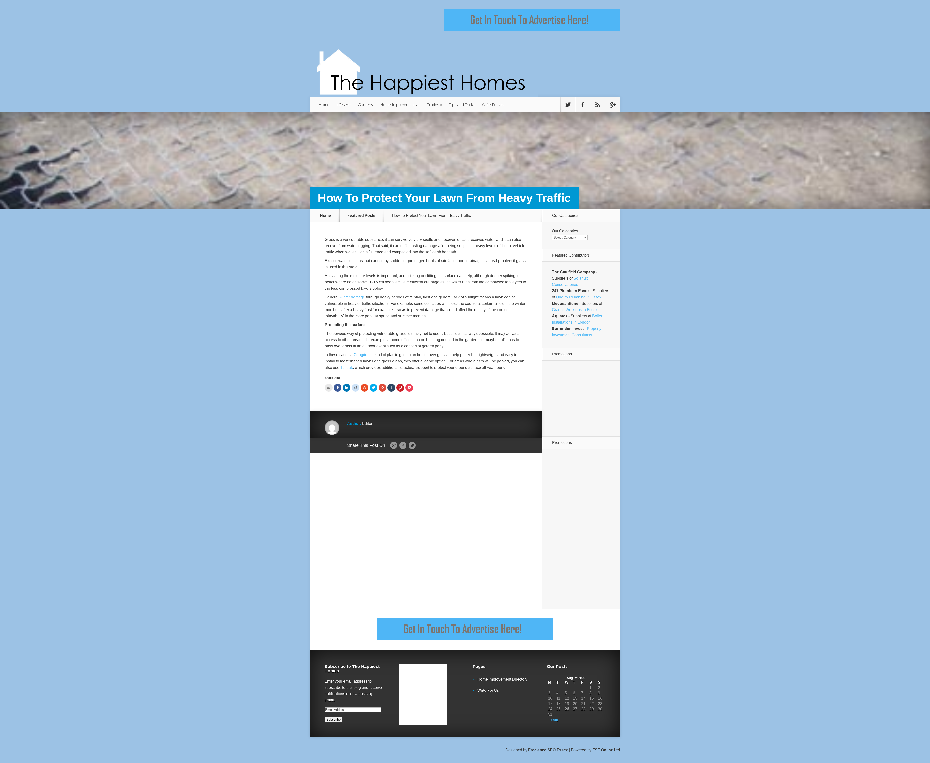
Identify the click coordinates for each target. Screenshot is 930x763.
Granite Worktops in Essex (574, 310)
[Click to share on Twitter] (373, 388)
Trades (434, 104)
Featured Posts (361, 215)
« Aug (554, 719)
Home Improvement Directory (502, 679)
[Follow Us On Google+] (612, 104)
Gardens (365, 104)
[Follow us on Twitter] (568, 104)
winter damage (352, 297)
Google (393, 446)
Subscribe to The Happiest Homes (352, 668)
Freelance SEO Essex (548, 750)
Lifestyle (344, 104)
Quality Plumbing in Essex (578, 297)
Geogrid (360, 355)
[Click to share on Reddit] (355, 388)
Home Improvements (400, 104)
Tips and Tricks (462, 104)
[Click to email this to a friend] (329, 388)
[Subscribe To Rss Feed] (597, 104)
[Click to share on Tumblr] (391, 388)
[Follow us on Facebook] (582, 104)
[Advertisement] (426, 502)
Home (324, 104)
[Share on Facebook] (337, 388)
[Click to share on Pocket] (409, 388)
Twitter (412, 446)
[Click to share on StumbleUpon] (364, 388)
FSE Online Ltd (606, 750)
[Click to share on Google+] (382, 388)
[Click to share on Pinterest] (400, 388)
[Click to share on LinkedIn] (346, 388)
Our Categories (565, 231)
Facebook (403, 446)
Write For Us (493, 104)
